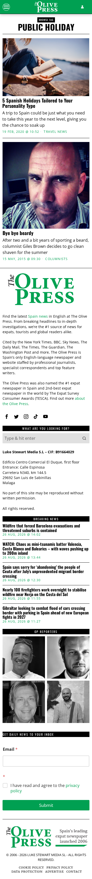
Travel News (55, 132)
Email (10, 749)
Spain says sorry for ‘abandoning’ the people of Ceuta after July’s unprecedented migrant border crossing (43, 571)
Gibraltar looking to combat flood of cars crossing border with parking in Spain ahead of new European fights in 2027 (46, 612)
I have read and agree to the (44, 788)
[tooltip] (7, 416)
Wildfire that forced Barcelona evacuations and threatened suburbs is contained (41, 528)
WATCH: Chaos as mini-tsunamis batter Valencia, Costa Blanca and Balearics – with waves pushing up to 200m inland (45, 548)
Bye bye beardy (18, 233)
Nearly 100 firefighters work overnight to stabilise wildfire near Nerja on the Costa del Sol (44, 592)
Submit (46, 805)
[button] (84, 438)
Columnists (56, 259)
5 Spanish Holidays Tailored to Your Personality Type (37, 103)
